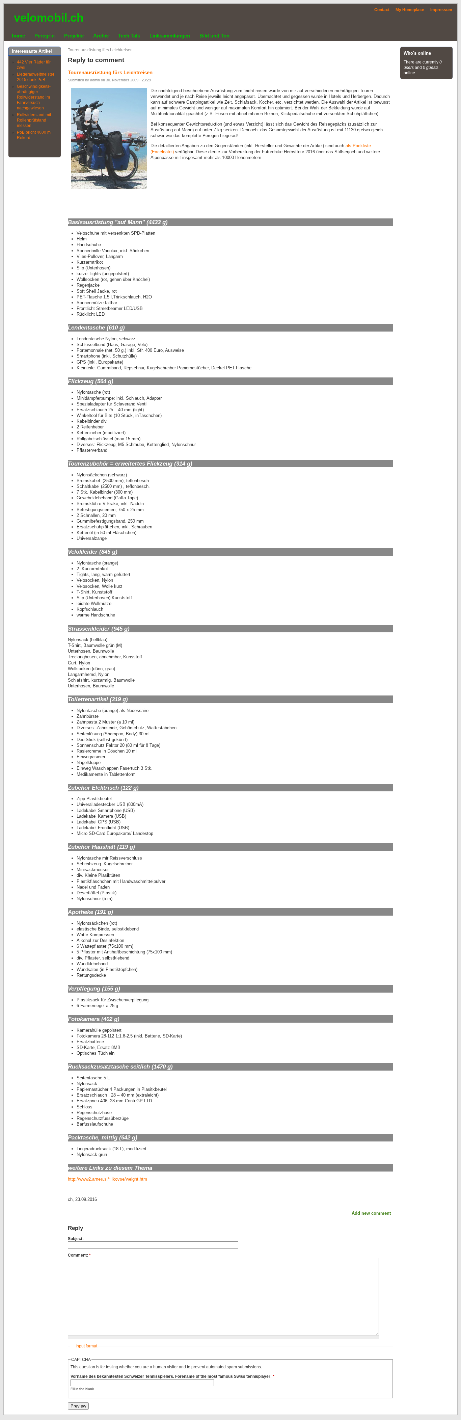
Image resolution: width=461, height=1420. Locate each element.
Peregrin (44, 35)
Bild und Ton (214, 35)
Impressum (441, 9)
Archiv (101, 35)
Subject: (76, 1238)
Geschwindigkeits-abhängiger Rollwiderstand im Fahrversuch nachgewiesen (34, 97)
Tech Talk (129, 35)
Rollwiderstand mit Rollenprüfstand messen (34, 120)
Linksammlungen (170, 35)
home (18, 35)
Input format (86, 1346)
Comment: (79, 1255)
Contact (381, 9)
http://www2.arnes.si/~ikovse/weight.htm (107, 1179)
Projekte (74, 35)
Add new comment (371, 1213)
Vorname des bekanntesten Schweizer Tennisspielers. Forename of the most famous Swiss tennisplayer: (172, 1376)
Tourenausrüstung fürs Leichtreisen (100, 50)
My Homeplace (410, 9)
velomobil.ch (49, 17)
